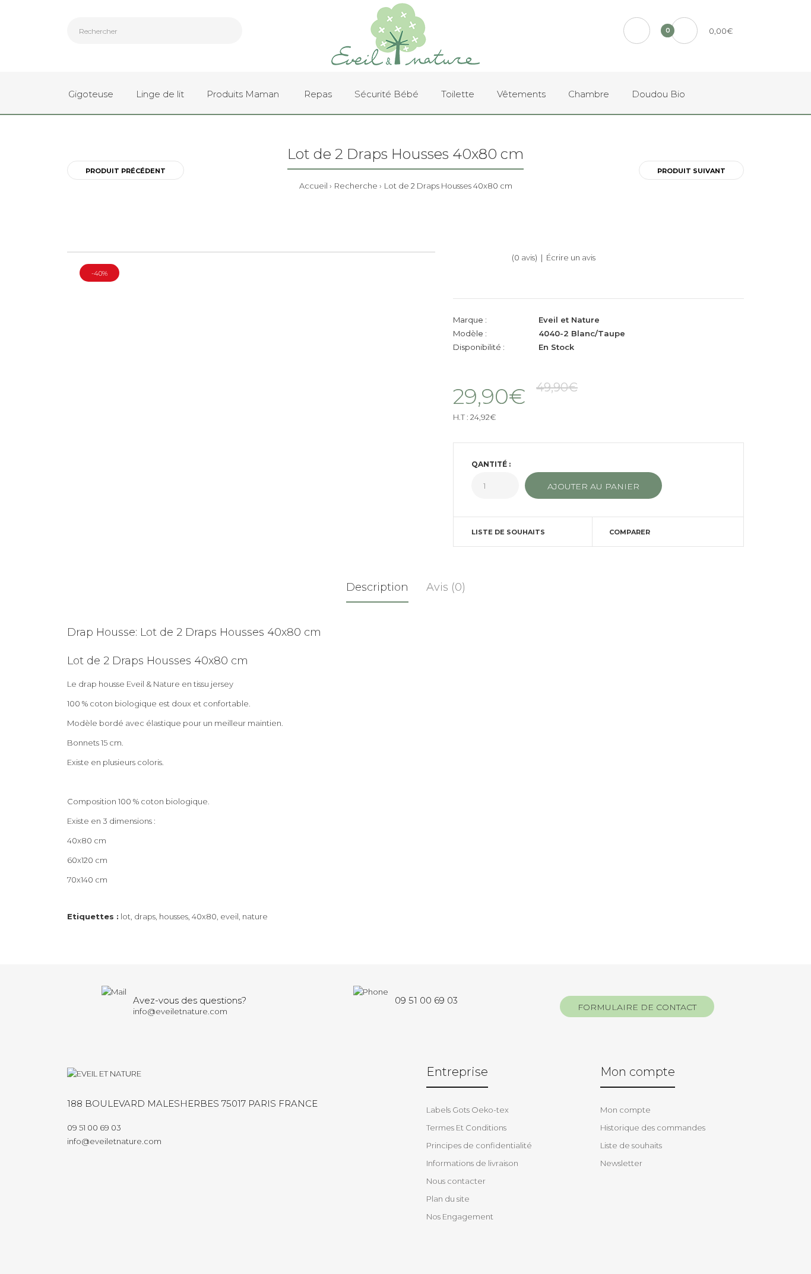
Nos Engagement (459, 1216)
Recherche (356, 185)
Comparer (629, 532)
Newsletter (621, 1163)
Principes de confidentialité (479, 1145)
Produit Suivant (691, 171)
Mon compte (625, 1109)
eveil (229, 916)
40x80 (204, 916)
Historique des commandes (652, 1127)
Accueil (313, 185)
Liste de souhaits (631, 1145)
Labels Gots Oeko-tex (467, 1109)
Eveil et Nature (569, 319)
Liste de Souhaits (508, 532)
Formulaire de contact (637, 1007)
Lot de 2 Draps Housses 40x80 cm (448, 185)
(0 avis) (524, 257)
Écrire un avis (570, 257)
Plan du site (448, 1198)
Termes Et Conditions (466, 1127)
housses (173, 916)
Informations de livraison (472, 1163)
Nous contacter (456, 1181)
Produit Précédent (125, 171)
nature (255, 916)
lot (126, 916)
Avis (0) (445, 587)
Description (377, 587)
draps (145, 916)
